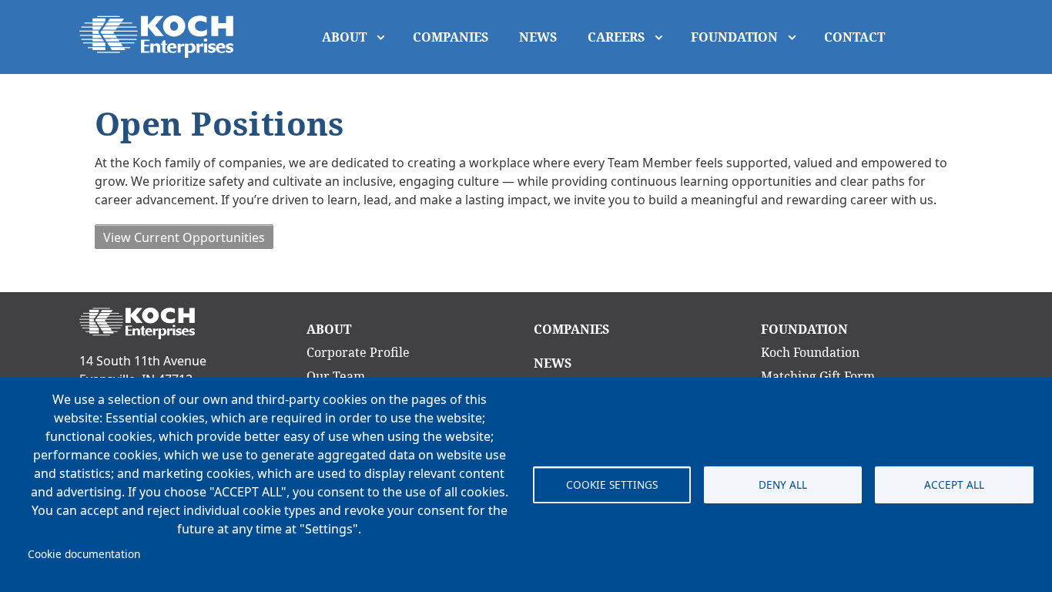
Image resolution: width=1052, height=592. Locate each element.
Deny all (783, 484)
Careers (616, 37)
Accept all (954, 484)
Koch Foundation (810, 352)
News (538, 37)
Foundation (734, 37)
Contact (854, 37)
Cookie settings (612, 484)
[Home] (162, 36)
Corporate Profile (358, 352)
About (344, 37)
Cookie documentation (84, 554)
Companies (450, 37)
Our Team (336, 376)
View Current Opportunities (184, 237)
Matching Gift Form (818, 376)
